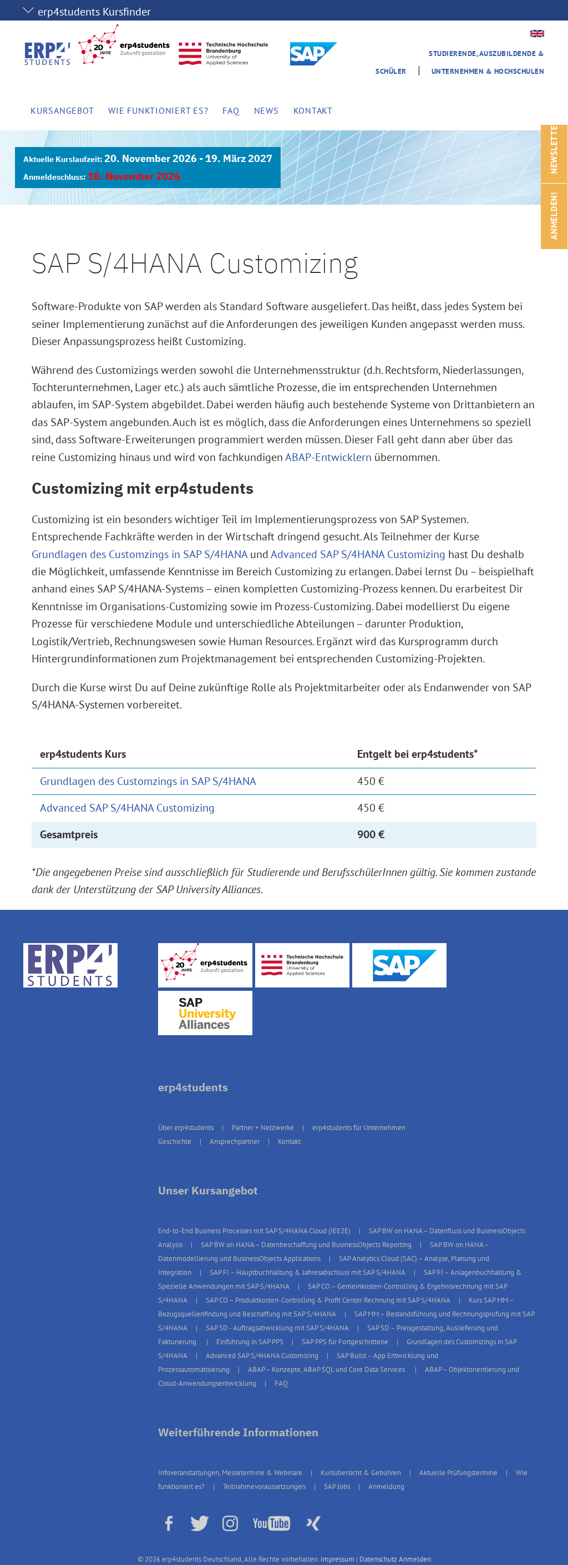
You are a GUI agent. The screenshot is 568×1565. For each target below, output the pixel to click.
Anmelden (415, 1559)
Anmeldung (386, 1486)
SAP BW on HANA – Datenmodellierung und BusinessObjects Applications (323, 1251)
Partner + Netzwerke (263, 1127)
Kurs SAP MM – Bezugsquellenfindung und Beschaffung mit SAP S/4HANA (336, 1307)
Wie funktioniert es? (158, 110)
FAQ (230, 110)
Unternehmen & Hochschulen (488, 71)
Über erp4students (186, 1127)
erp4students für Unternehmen (358, 1127)
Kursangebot (62, 110)
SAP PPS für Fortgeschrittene (345, 1341)
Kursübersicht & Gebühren (361, 1472)
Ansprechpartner (235, 1141)
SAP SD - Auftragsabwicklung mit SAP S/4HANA (277, 1328)
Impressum (337, 1559)
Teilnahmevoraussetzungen (264, 1486)
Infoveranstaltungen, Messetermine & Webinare (230, 1472)
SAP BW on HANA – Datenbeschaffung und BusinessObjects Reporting (306, 1244)
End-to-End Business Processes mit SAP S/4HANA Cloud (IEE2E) (254, 1230)
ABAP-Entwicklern (328, 457)
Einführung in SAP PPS (249, 1341)
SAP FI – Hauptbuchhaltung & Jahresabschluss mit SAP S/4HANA (307, 1272)
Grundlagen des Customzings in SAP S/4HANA (139, 554)
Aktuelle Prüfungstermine (458, 1472)
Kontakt (313, 110)
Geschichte (174, 1141)
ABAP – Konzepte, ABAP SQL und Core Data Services (327, 1369)
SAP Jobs (337, 1486)
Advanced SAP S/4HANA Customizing (358, 554)
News (266, 110)
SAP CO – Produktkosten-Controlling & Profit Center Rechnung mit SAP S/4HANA (328, 1300)
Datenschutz (378, 1559)
